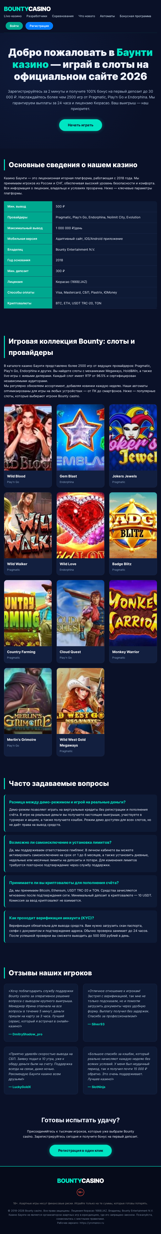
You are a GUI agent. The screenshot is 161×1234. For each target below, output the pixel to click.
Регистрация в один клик (80, 1150)
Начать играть (80, 125)
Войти (14, 26)
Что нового (87, 16)
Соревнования (63, 16)
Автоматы (107, 16)
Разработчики (37, 16)
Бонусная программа (135, 16)
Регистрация (39, 26)
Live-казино (13, 16)
